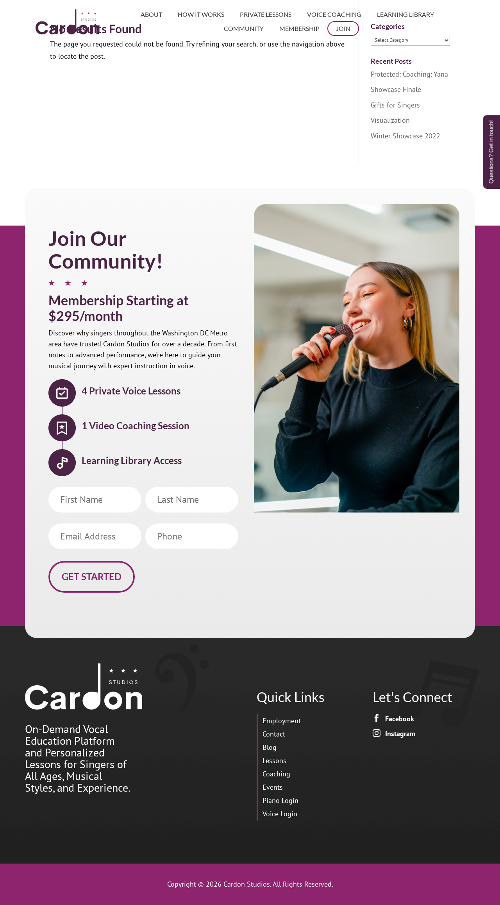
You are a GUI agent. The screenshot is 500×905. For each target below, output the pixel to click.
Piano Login (280, 800)
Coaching (276, 773)
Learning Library (405, 14)
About (151, 14)
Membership (299, 28)
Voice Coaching (334, 14)
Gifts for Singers (395, 104)
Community (244, 28)
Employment (281, 720)
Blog (269, 747)
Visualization (390, 120)
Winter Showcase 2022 (405, 135)
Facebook (399, 718)
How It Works (201, 14)
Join (343, 28)
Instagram (400, 733)
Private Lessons (265, 14)
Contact (273, 733)
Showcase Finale (396, 89)
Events (272, 787)
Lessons (274, 760)
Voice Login (279, 813)
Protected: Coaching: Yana (409, 74)
